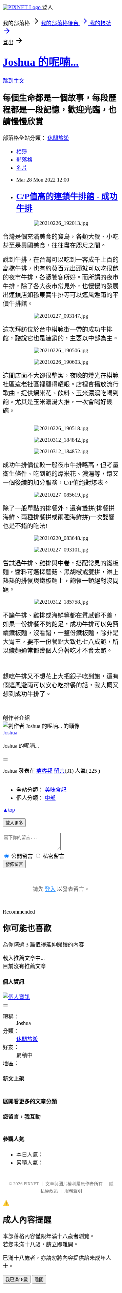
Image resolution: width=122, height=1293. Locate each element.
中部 (50, 798)
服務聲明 (73, 1190)
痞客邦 (44, 771)
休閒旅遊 (58, 138)
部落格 (24, 160)
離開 (39, 1279)
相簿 (21, 151)
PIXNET (31, 1183)
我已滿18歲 (16, 1279)
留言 (59, 771)
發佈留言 (14, 864)
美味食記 (55, 790)
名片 (21, 168)
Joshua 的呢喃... (41, 62)
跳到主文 (13, 81)
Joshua (10, 732)
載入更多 (14, 823)
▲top (9, 810)
